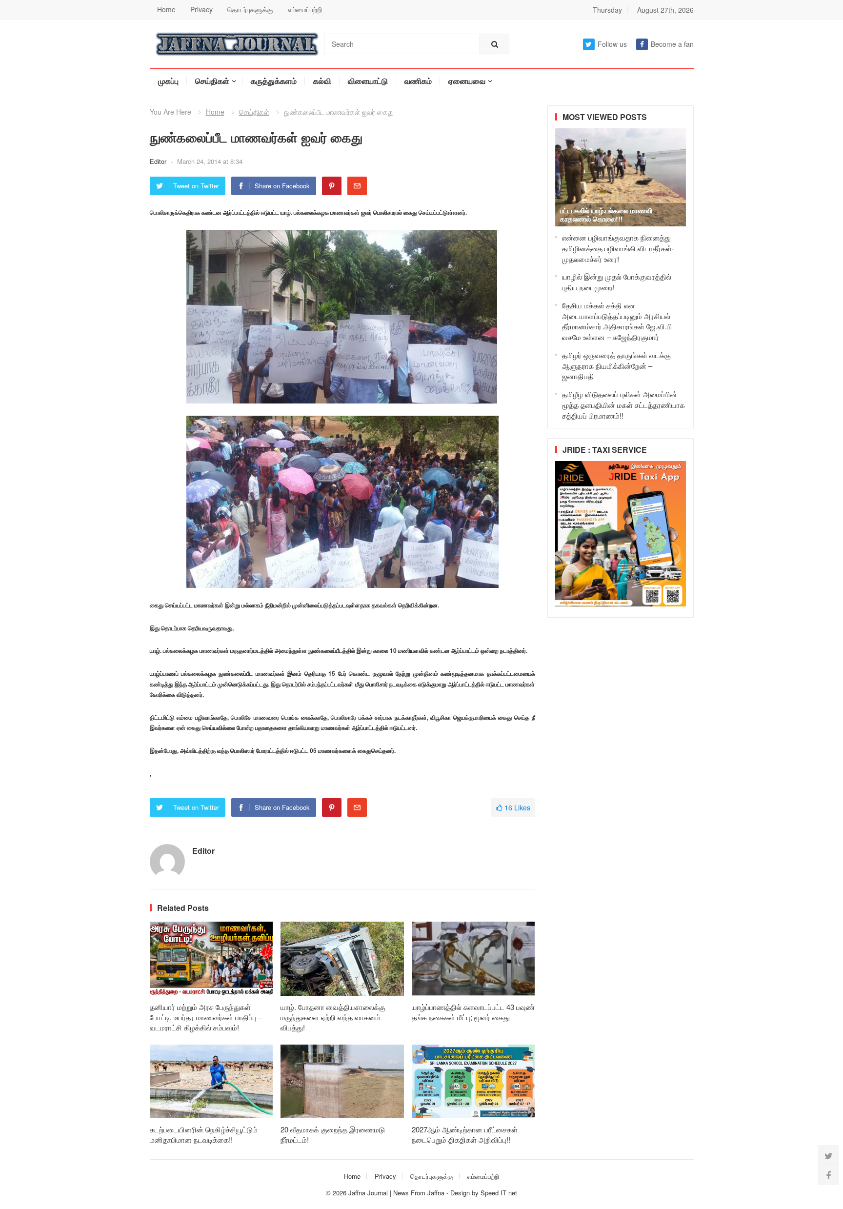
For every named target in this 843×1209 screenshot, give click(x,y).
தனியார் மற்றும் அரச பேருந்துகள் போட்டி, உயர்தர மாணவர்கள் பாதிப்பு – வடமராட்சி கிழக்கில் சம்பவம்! (206, 1017)
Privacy (201, 9)
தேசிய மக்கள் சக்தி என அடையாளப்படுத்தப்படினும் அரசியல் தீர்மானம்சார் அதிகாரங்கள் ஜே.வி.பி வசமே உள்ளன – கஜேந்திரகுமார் (617, 321)
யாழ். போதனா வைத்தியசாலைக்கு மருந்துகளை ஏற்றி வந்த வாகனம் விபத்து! (333, 1017)
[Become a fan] (828, 1175)
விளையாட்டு (368, 80)
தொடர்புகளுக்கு (250, 9)
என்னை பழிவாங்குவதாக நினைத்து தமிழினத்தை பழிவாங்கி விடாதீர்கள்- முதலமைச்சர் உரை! (618, 248)
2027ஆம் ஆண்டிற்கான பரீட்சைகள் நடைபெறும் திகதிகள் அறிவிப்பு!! (465, 1134)
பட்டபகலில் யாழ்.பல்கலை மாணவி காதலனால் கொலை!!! (606, 214)
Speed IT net (499, 1192)
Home (166, 9)
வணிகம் (418, 80)
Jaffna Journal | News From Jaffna (396, 1192)
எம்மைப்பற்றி (305, 9)
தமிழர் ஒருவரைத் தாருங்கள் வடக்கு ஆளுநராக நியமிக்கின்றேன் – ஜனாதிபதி (616, 366)
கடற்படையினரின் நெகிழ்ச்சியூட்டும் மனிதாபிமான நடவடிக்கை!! (204, 1134)
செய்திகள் (212, 80)
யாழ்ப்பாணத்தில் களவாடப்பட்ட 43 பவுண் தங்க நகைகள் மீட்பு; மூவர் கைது (473, 1012)
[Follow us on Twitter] (828, 1155)
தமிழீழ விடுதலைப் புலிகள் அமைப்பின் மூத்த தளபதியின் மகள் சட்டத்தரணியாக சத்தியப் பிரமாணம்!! (623, 405)
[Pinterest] (331, 186)
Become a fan (672, 44)
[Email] (357, 186)
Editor (159, 161)
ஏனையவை (466, 80)
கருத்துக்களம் (274, 80)
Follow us (612, 44)
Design (461, 1192)
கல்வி (322, 80)
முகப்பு (168, 80)
